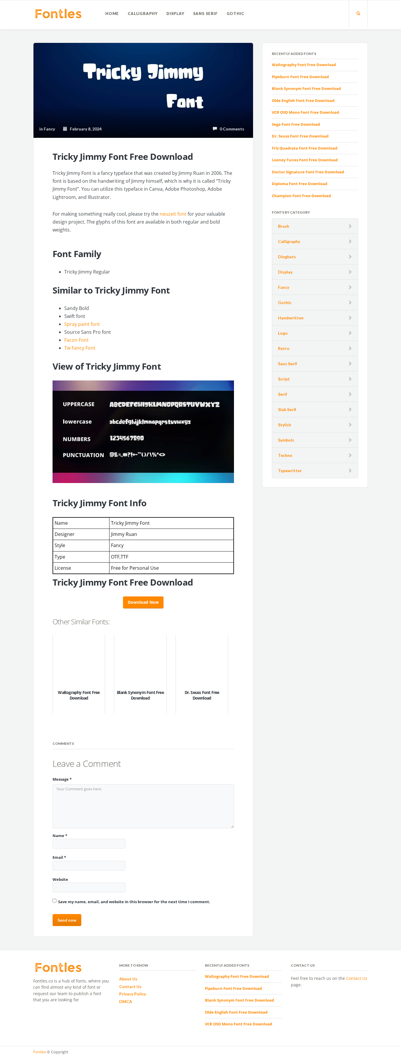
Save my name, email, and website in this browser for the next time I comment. (134, 901)
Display (175, 13)
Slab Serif (287, 409)
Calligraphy (143, 13)
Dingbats (287, 256)
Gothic (235, 13)
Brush (283, 226)
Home (112, 13)
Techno (285, 455)
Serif (282, 394)
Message (62, 779)
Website (60, 879)
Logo (283, 333)
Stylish (284, 424)
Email (59, 857)
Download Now (143, 602)
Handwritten (291, 317)
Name (60, 835)
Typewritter (290, 470)
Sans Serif (205, 13)
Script (284, 378)
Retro (283, 348)
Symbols (286, 439)
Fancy (283, 287)
